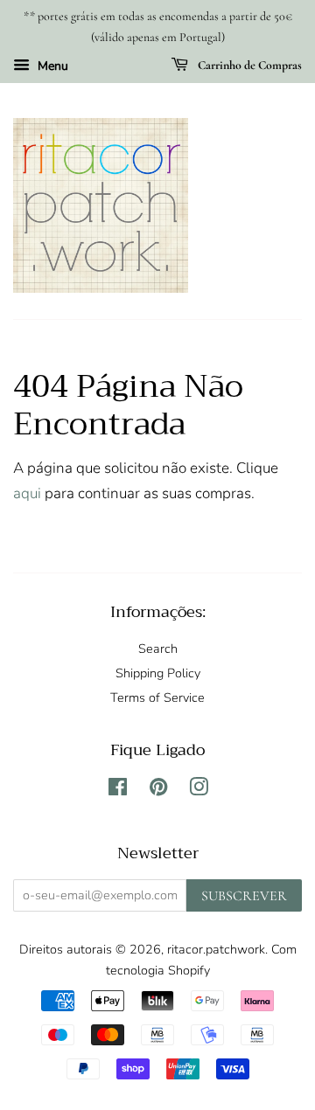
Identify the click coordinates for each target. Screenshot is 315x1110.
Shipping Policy (158, 673)
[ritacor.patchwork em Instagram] (198, 790)
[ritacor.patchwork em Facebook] (118, 790)
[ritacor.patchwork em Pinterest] (158, 790)
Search (158, 648)
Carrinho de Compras (248, 65)
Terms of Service (157, 697)
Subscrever (244, 896)
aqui (27, 493)
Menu (51, 66)
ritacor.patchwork (216, 949)
